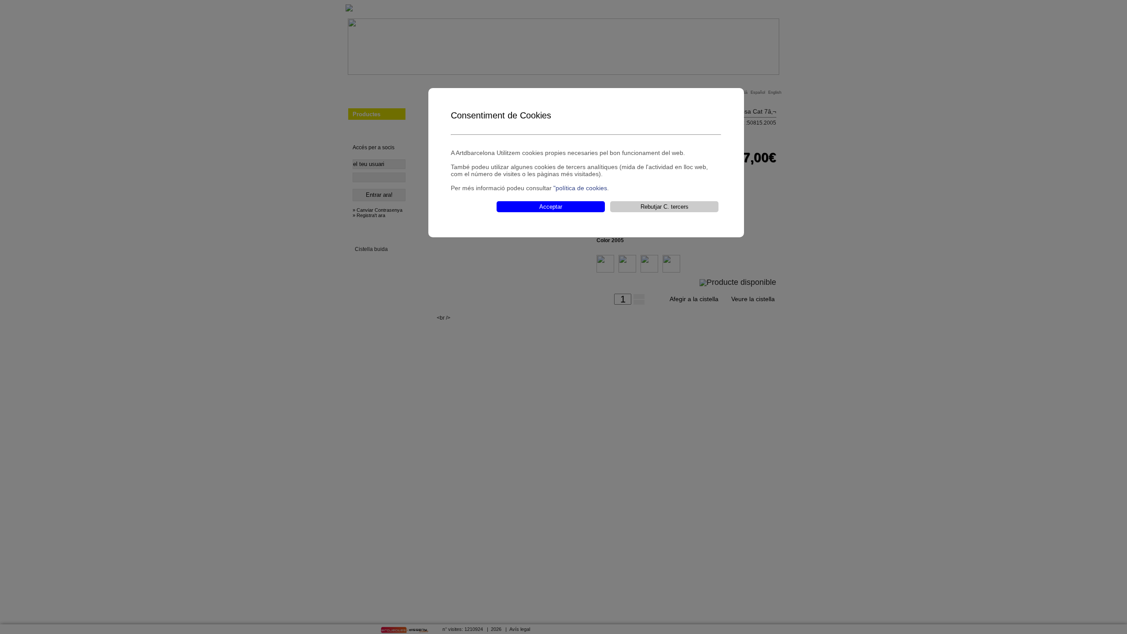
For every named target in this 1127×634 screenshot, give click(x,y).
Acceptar (550, 206)
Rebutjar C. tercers (665, 206)
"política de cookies (580, 188)
